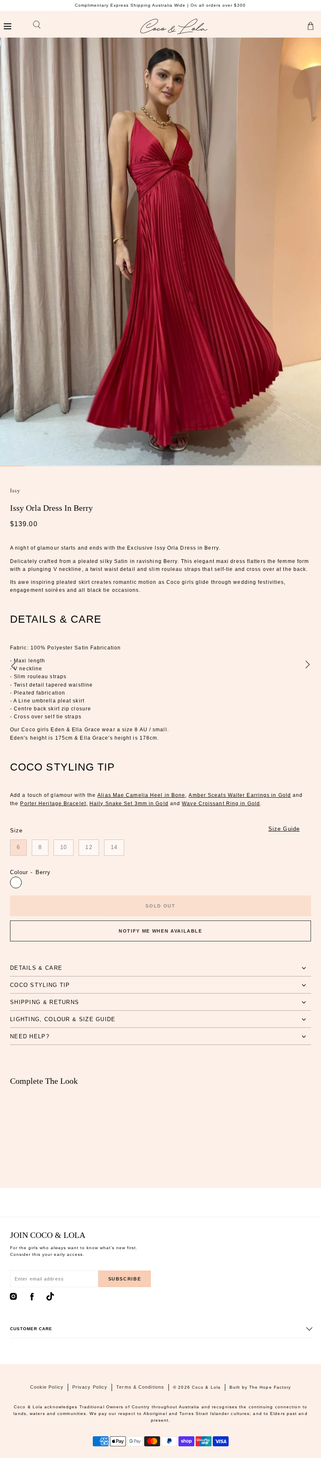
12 (88, 847)
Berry (16, 882)
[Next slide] (307, 665)
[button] (7, 26)
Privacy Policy (89, 1387)
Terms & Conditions (140, 1387)
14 (114, 847)
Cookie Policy (47, 1387)
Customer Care (31, 1328)
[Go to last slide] (13, 665)
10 (63, 847)
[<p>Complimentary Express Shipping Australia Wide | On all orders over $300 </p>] (160, 5)
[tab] (160, 968)
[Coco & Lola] (173, 26)
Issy (15, 490)
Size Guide (284, 829)
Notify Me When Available (160, 930)
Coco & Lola (206, 1387)
